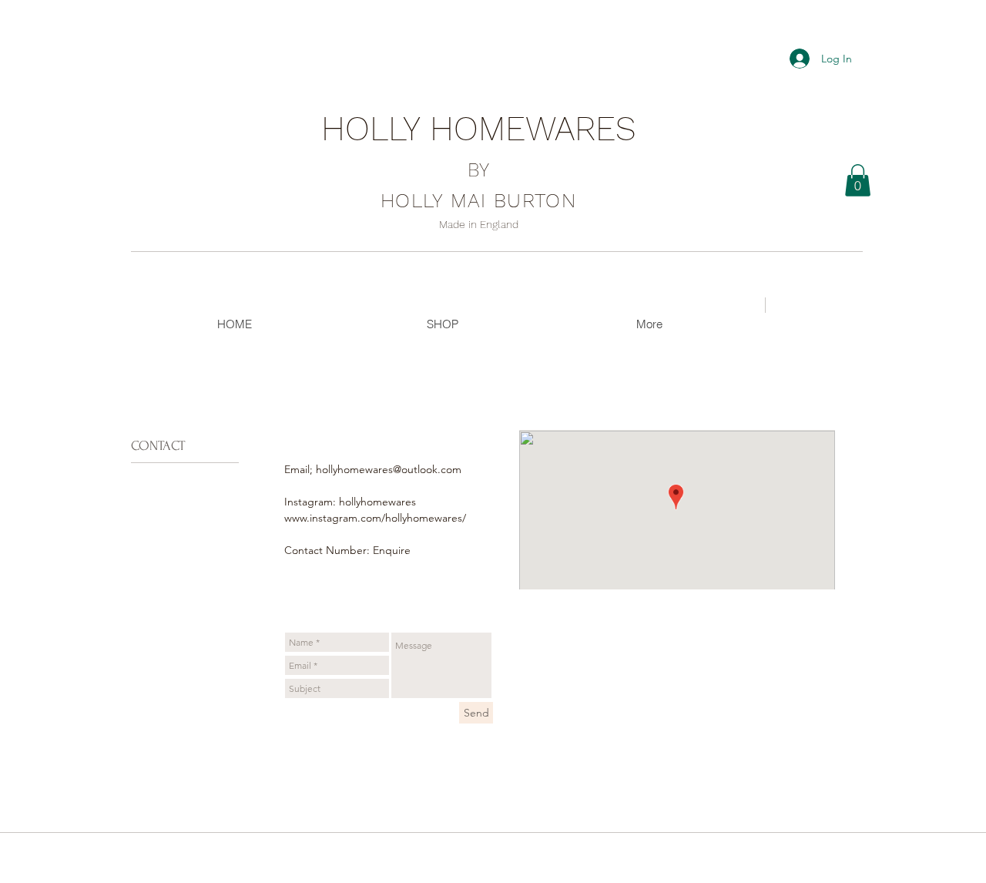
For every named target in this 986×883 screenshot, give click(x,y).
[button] (857, 180)
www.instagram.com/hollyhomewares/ (375, 518)
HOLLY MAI (478, 200)
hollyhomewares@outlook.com (388, 469)
